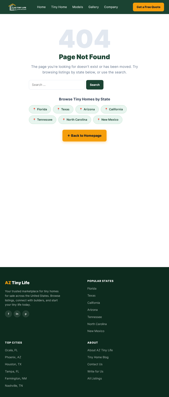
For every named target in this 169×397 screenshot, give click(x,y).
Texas (65, 109)
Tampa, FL (12, 371)
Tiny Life (17, 282)
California (116, 109)
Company (111, 7)
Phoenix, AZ (13, 357)
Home (41, 7)
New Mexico (110, 119)
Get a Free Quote (148, 7)
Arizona (89, 109)
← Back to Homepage (84, 135)
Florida (42, 109)
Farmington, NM (16, 378)
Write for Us (95, 371)
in (17, 313)
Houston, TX (13, 364)
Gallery (93, 7)
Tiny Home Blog (98, 357)
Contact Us (94, 364)
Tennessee (44, 119)
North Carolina (77, 119)
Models (77, 7)
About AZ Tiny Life (100, 350)
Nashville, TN (14, 385)
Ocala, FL (11, 350)
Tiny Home (59, 7)
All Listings (94, 378)
